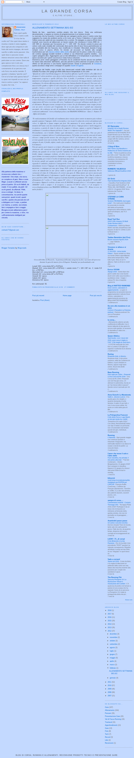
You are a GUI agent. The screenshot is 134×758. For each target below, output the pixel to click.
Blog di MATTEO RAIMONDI (119, 286)
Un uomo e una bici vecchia (118, 523)
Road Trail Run (114, 219)
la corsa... (112, 320)
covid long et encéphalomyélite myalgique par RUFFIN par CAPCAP (119, 482)
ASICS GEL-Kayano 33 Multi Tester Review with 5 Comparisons (118, 223)
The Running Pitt (114, 577)
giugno (112, 654)
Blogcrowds (22, 248)
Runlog (111, 354)
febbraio (113, 668)
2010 (110, 685)
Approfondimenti (111, 725)
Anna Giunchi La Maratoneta (119, 395)
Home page (67, 296)
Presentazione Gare (112, 716)
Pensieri (108, 713)
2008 (110, 692)
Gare (107, 728)
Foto (106, 731)
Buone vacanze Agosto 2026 (118, 240)
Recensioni (109, 743)
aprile (112, 661)
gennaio (113, 678)
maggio (113, 658)
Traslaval (108, 722)
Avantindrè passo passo (117, 521)
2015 (110, 621)
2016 (110, 617)
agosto (112, 647)
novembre (114, 637)
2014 (110, 624)
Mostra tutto (128, 599)
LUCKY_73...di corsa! (116, 539)
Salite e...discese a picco (117, 397)
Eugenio (80, 66)
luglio (112, 651)
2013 (110, 627)
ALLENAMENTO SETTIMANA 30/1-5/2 (52, 27)
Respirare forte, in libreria (117, 356)
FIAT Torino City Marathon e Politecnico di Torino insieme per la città (119, 151)
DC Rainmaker (113, 126)
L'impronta (112, 437)
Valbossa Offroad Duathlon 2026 (119, 171)
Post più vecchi (96, 296)
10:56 (61, 287)
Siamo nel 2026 (113, 561)
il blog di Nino (113, 146)
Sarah (73, 66)
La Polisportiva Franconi (118, 415)
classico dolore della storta (58, 52)
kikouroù (111, 478)
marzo (112, 665)
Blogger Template (8, 248)
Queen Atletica (113, 336)
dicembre (113, 634)
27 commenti (69, 287)
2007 (110, 696)
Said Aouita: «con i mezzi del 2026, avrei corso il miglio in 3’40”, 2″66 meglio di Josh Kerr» (119, 340)
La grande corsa (67, 11)
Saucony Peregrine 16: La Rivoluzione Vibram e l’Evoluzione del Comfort (117, 582)
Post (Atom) (44, 300)
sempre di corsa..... (115, 500)
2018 (110, 610)
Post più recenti (38, 296)
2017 (110, 614)
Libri (106, 740)
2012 (110, 631)
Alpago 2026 (112, 272)
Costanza (97, 64)
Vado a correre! (114, 559)
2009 (110, 689)
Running (111, 435)
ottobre (113, 641)
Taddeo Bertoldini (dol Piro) (119, 237)
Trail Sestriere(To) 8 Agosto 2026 (119, 181)
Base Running (113, 372)
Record (107, 737)
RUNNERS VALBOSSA (117, 169)
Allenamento (109, 710)
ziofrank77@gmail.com (10, 230)
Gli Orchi (111, 179)
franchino (21, 27)
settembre (114, 644)
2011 (110, 682)
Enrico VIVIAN (113, 270)
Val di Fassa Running (113, 719)
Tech (107, 734)
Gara (107, 707)
